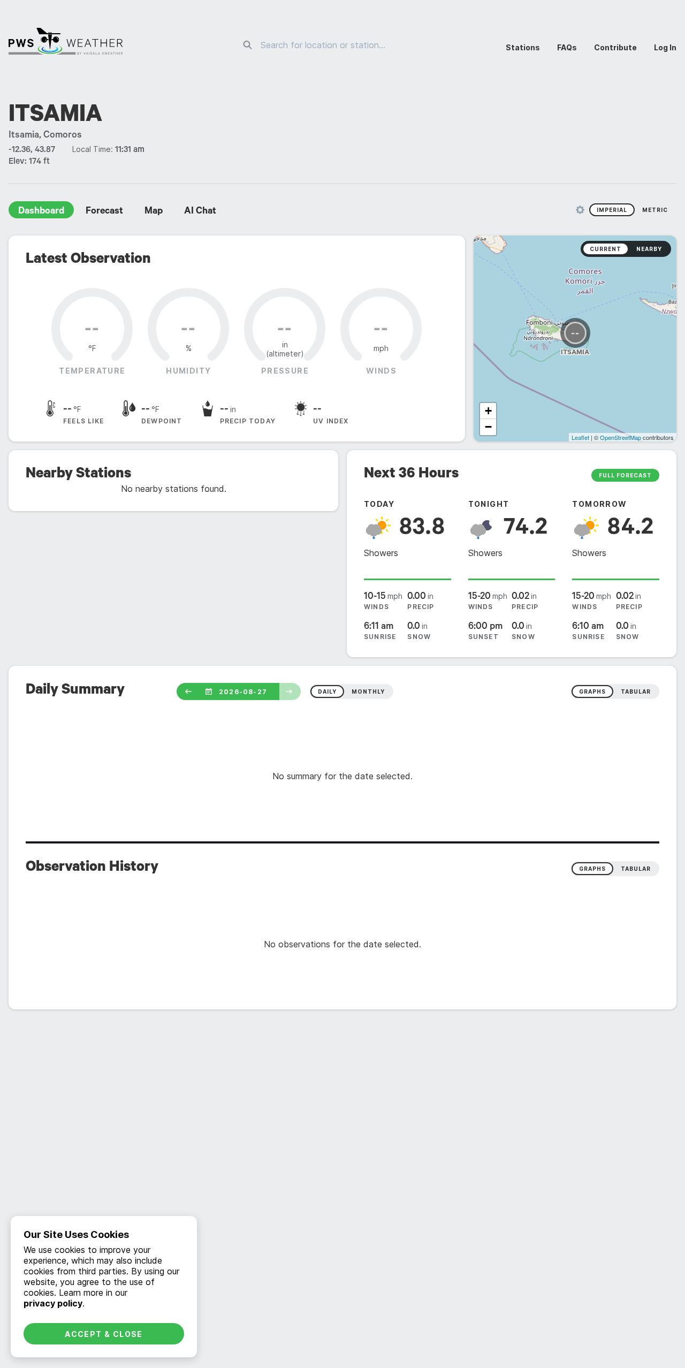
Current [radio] (605, 249)
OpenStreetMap (620, 437)
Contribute (615, 47)
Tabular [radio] (636, 868)
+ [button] (488, 410)
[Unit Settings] (580, 209)
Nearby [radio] (649, 249)
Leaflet (580, 437)
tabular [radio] (636, 691)
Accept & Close (104, 1334)
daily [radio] (327, 691)
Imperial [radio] (612, 210)
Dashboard (41, 212)
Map (153, 212)
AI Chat (200, 212)
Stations (523, 47)
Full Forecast (625, 475)
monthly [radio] (368, 691)
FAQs (567, 47)
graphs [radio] (592, 691)
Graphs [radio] (592, 868)
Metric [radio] (655, 210)
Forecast (104, 212)
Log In (665, 47)
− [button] (488, 427)
